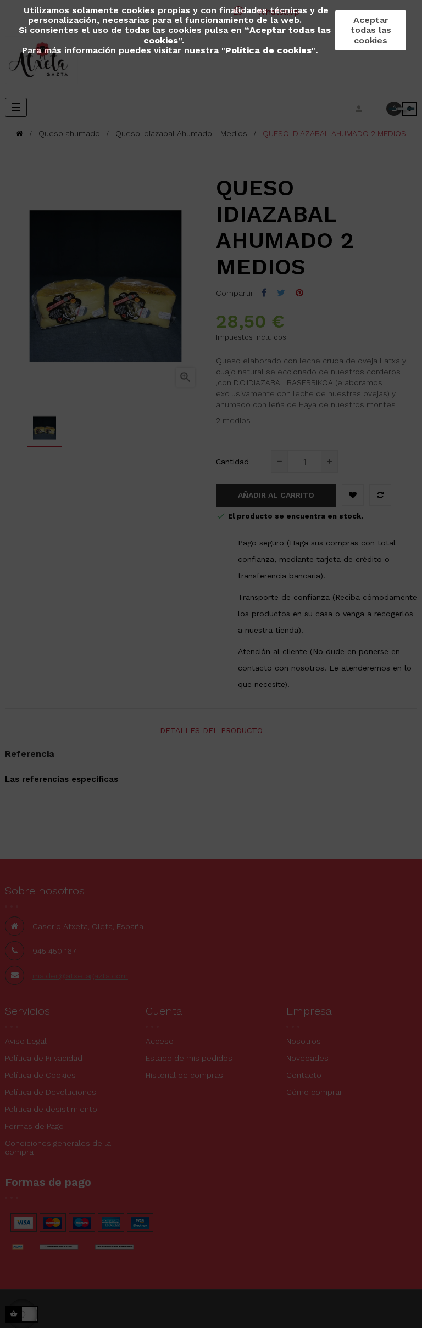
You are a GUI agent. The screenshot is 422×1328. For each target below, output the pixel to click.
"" (268, 50)
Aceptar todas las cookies (371, 30)
